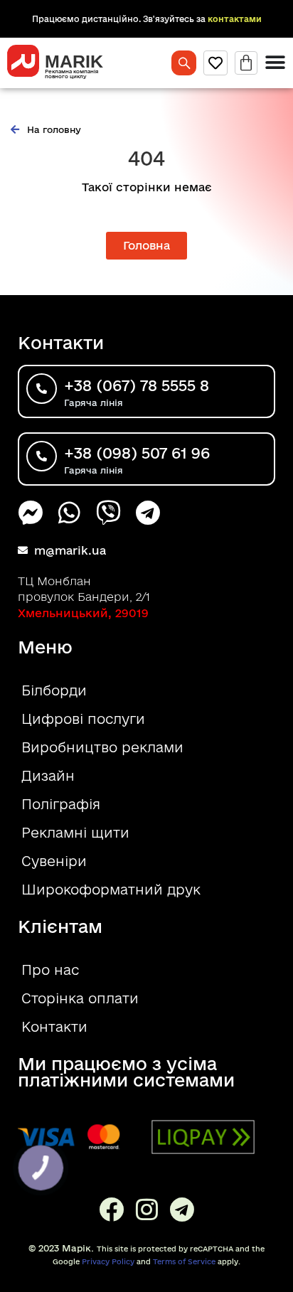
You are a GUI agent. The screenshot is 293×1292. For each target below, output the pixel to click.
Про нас (50, 970)
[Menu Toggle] (275, 62)
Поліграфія (60, 804)
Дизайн (48, 776)
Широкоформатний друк (111, 889)
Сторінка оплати (80, 998)
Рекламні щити (75, 832)
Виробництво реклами (102, 747)
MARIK (74, 61)
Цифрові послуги (83, 719)
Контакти (54, 1027)
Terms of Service (184, 1261)
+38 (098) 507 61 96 (137, 452)
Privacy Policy (108, 1261)
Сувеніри (54, 861)
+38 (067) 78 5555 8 (136, 385)
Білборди (54, 690)
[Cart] (246, 63)
